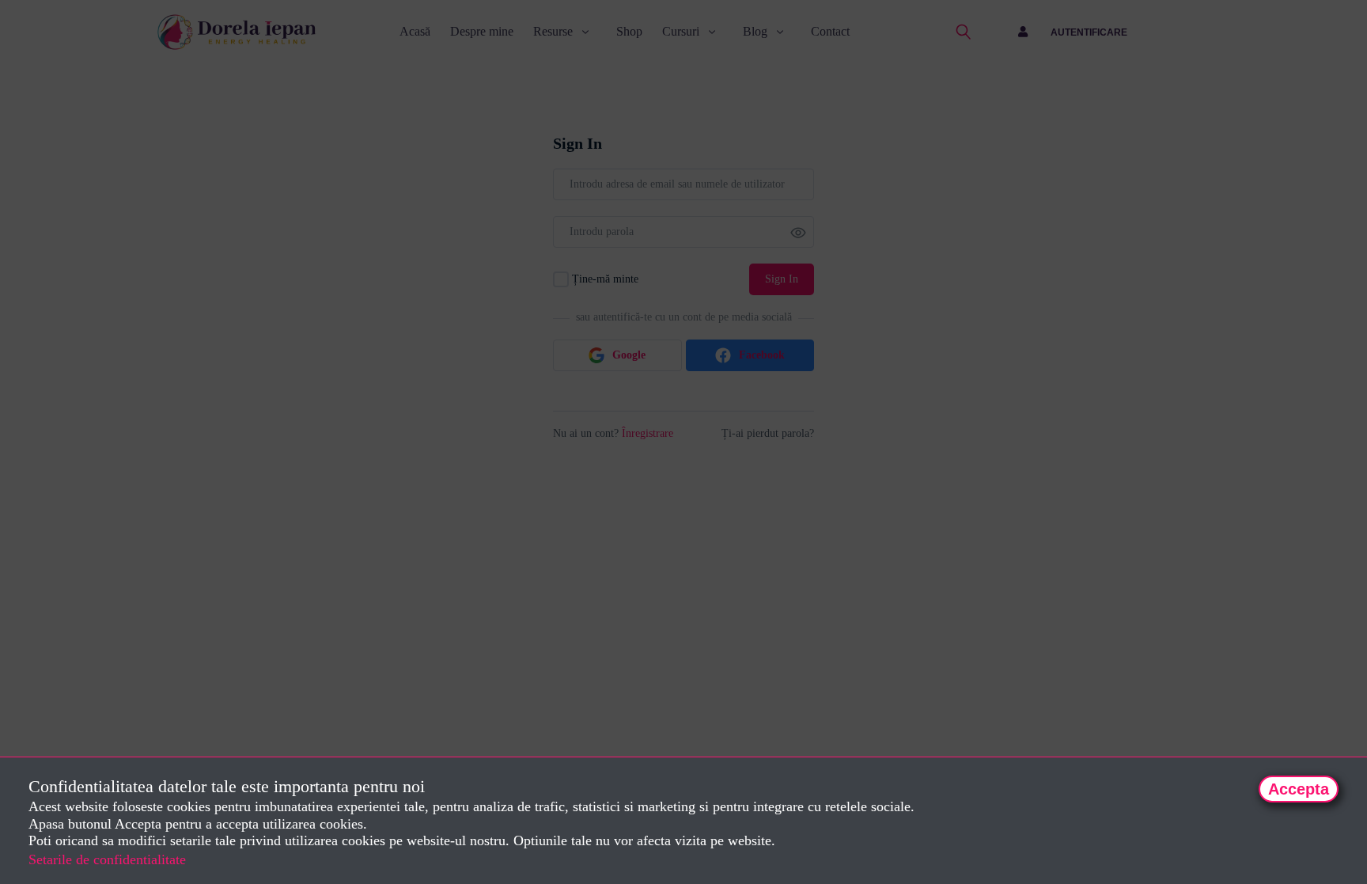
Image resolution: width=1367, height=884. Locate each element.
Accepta (1298, 789)
